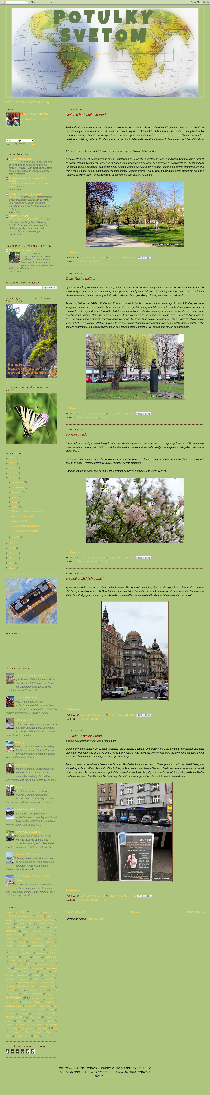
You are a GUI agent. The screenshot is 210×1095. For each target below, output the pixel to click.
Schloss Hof (30, 1006)
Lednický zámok (29, 971)
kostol (31, 964)
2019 (12, 468)
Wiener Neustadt (33, 1032)
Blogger (111, 1076)
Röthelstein (37, 998)
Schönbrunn (45, 1006)
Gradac (9, 942)
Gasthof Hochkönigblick (33, 938)
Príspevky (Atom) (95, 919)
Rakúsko (82, 261)
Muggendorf (47, 983)
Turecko (50, 1021)
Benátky (21, 924)
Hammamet (22, 946)
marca (16, 537)
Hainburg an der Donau (42, 942)
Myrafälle (10, 986)
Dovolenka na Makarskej (27, 809)
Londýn (44, 971)
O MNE (7, 102)
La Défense (37, 968)
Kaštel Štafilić (51, 957)
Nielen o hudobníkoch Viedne (87, 115)
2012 (12, 558)
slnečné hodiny (27, 1009)
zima (36, 1036)
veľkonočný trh (22, 1025)
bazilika (9, 920)
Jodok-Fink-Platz (23, 720)
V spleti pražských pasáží (84, 578)
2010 (12, 567)
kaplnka (25, 957)
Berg (31, 923)
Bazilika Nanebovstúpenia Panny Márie (35, 920)
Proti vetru (26, 253)
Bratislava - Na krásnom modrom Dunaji (28, 179)
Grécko (21, 942)
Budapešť (21, 927)
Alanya (9, 912)
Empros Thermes (14, 935)
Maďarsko (22, 975)
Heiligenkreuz (38, 946)
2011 (12, 563)
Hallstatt (9, 946)
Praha (105, 417)
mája (15, 502)
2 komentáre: (126, 413)
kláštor (22, 960)
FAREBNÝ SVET (18, 216)
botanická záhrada (46, 924)
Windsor (50, 1032)
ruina (8, 1002)
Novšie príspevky (75, 912)
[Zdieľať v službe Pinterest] (150, 257)
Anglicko (21, 912)
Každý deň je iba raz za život (25, 194)
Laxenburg (52, 968)
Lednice (13, 971)
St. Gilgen (23, 1013)
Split (52, 1009)
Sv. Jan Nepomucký (20, 159)
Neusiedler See (46, 986)
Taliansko (35, 1017)
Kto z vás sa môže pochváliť (29, 675)
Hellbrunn (53, 946)
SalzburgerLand (13, 1006)
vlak (55, 1028)
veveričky (13, 1028)
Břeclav (9, 927)
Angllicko (34, 912)
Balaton (50, 916)
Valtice (9, 1025)
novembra (18, 482)
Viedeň (94, 261)
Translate (31, 144)
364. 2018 (14, 197)
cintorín (33, 927)
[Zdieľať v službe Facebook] (147, 257)
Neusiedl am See (26, 986)
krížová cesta (21, 968)
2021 (12, 458)
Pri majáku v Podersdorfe (27, 854)
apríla (15, 507)
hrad (41, 949)
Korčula (12, 964)
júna (15, 497)
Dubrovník (36, 931)
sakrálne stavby (31, 1002)
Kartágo (37, 957)
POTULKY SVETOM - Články (33, 102)
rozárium (50, 998)
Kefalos (12, 960)
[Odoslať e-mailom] (139, 257)
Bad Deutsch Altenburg (20, 916)
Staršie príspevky (195, 912)
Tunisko (39, 1021)
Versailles (37, 1025)
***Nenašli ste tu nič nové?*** (24, 219)
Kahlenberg (41, 953)
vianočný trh (27, 1028)
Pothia (25, 994)
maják (36, 975)
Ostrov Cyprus (21, 742)
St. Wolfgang (38, 1013)
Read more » (73, 252)
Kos (22, 964)
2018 (12, 473)
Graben (51, 938)
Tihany (9, 1021)
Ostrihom (10, 990)
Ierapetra (13, 953)
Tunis (29, 1021)
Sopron (18, 787)
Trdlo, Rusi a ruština (80, 279)
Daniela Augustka (36, 114)
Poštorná (13, 994)
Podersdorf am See (37, 990)
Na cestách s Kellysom (22, 250)
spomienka (10, 1013)
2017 (12, 478)
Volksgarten (15, 1032)
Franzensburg (12, 938)
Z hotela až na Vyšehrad (84, 736)
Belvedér (10, 924)
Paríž (21, 990)
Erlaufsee (31, 935)
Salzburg (49, 1002)
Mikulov (37, 979)
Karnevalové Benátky (25, 697)
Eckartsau (49, 931)
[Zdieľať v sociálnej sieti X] (144, 257)
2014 (12, 548)
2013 (12, 553)
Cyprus (43, 927)
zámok (9, 1036)
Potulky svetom (105, 29)
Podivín (54, 990)
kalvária (53, 953)
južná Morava (27, 953)
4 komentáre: (126, 715)
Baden (39, 916)
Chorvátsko (51, 949)
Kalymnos (13, 957)
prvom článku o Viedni (169, 135)
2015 (12, 543)
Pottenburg (37, 994)
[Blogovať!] (141, 257)
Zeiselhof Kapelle (23, 1036)
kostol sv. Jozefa (46, 964)
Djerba (25, 931)
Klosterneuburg (36, 960)
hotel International (27, 949)
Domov (135, 912)
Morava (9, 983)
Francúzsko (46, 934)
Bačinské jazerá (50, 912)
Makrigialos (49, 975)
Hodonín (12, 949)
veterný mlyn (51, 1025)
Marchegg (10, 979)
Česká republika (88, 417)
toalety (20, 1021)
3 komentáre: (128, 257)
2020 (12, 463)
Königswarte (51, 960)
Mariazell (24, 979)
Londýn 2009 (21, 764)
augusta (17, 492)
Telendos (49, 1017)
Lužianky (14, 161)
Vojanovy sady (76, 434)
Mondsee (50, 979)
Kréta (8, 968)
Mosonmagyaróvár (27, 983)
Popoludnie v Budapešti (27, 831)
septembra (18, 487)
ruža (16, 1002)
